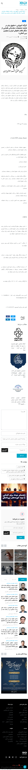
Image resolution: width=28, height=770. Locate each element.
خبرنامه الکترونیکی (22, 732)
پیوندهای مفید (23, 722)
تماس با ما (10, 717)
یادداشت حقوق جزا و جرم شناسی (12, 583)
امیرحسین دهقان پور (9, 591)
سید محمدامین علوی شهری (8, 625)
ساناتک (13, 765)
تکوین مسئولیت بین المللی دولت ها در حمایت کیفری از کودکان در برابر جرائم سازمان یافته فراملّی (9, 587)
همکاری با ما (10, 719)
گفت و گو (14, 579)
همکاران (11, 713)
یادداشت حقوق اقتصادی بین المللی (12, 616)
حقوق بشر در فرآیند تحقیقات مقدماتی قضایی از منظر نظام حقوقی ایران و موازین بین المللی (13, 471)
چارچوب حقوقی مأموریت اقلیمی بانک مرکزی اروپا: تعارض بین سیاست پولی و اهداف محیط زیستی (9, 644)
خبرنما (22, 10)
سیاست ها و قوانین (8, 710)
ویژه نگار (25, 710)
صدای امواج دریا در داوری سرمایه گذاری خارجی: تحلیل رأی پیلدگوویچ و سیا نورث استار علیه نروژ (9, 620)
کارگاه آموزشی (20, 467)
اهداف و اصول (9, 708)
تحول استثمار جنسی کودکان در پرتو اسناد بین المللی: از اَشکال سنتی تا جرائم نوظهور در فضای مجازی (9, 598)
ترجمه (5, 579)
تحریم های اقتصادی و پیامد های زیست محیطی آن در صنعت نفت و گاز (9, 609)
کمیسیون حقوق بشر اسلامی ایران (16, 475)
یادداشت (22, 579)
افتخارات (11, 715)
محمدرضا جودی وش (9, 649)
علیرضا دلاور (10, 614)
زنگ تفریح (24, 719)
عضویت (20, 537)
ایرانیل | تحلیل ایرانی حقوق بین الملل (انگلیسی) (8, 739)
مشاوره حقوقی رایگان (22, 744)
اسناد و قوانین (23, 715)
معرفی (25, 717)
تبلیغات (25, 746)
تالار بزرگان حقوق (23, 713)
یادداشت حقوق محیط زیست (13, 605)
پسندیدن (22, 38)
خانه (26, 10)
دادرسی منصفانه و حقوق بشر (17, 479)
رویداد (17, 10)
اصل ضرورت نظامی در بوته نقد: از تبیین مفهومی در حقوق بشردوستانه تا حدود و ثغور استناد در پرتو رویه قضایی (9, 632)
